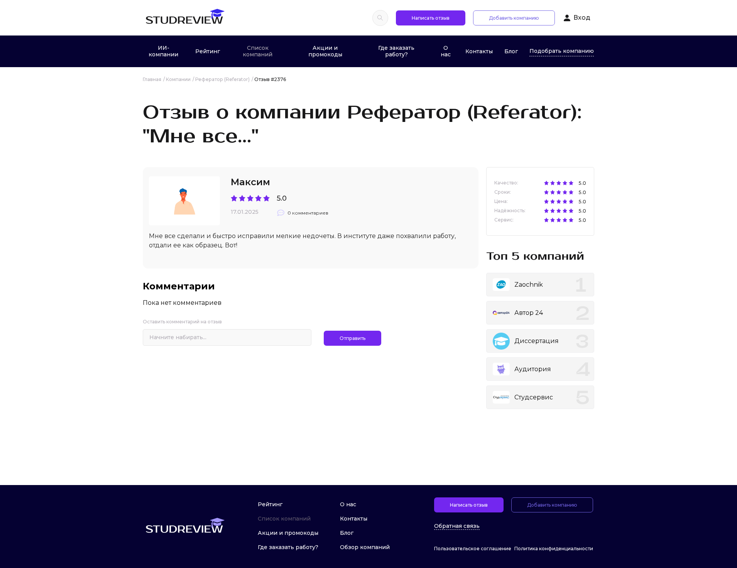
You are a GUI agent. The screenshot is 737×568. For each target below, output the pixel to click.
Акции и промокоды (325, 51)
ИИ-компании (163, 51)
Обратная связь (457, 526)
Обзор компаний (365, 547)
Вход (581, 17)
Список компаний (257, 51)
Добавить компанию (514, 18)
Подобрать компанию (561, 50)
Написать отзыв (431, 18)
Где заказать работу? (396, 51)
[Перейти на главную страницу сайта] (185, 17)
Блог (511, 51)
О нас (446, 51)
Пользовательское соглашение (472, 548)
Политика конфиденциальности (553, 548)
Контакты (479, 51)
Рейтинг (207, 51)
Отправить (352, 338)
